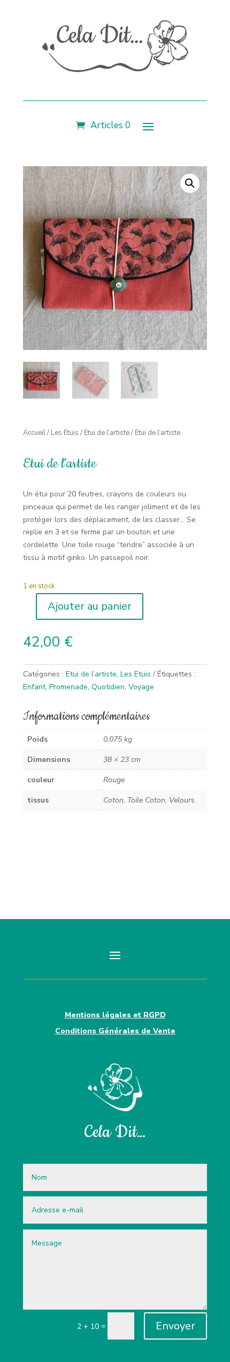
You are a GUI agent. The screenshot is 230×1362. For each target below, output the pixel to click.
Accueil (34, 433)
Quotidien (108, 687)
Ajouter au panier (90, 606)
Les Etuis (65, 433)
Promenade (68, 687)
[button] (190, 183)
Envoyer (175, 1326)
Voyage (141, 687)
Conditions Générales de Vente (115, 1032)
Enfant (34, 687)
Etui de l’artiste (106, 433)
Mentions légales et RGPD (115, 1015)
